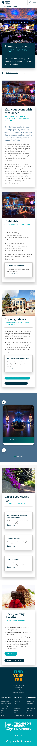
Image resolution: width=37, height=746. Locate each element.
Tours (27, 712)
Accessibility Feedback (18, 692)
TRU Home (2, 73)
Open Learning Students (6, 706)
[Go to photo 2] (17, 456)
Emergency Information (18, 685)
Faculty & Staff (4, 708)
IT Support (16, 712)
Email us (11, 654)
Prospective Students (6, 703)
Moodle (16, 710)
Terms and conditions (16, 383)
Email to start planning (17, 378)
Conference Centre (30, 708)
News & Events (29, 703)
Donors (2, 712)
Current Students (5, 701)
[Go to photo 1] (15, 456)
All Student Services (19, 715)
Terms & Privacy (18, 683)
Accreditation (18, 687)
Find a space (29, 710)
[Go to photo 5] (21, 456)
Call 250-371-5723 (14, 660)
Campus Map (29, 715)
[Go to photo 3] (18, 456)
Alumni (2, 710)
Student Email (17, 708)
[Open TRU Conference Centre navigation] (18, 6)
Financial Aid (17, 701)
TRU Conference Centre (12, 73)
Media (2, 715)
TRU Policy (18, 690)
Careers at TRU (30, 701)
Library (15, 703)
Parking (28, 706)
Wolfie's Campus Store (19, 706)
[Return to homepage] (6, 2)
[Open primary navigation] (32, 2)
